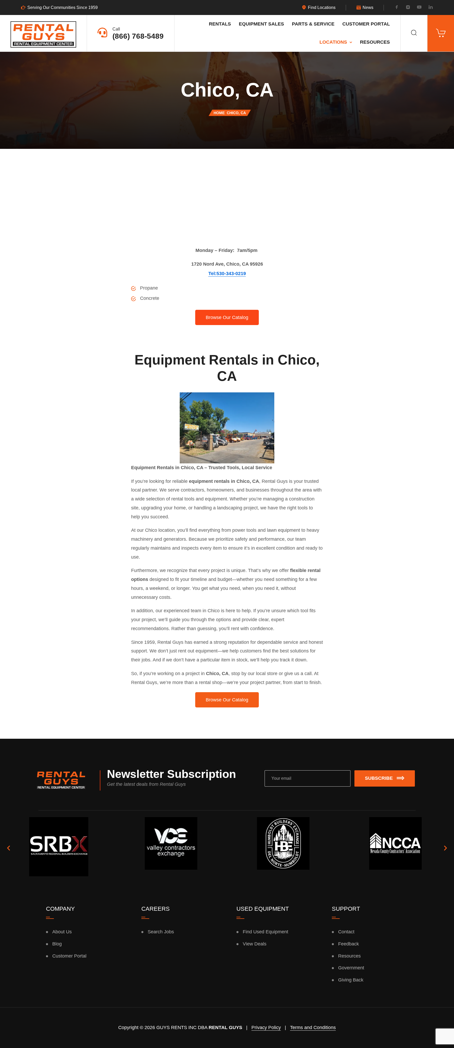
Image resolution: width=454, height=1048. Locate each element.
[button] (8, 847)
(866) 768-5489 (138, 36)
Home (219, 113)
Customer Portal (366, 24)
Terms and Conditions (313, 1027)
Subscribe (379, 778)
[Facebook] (396, 8)
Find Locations (322, 8)
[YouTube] (419, 8)
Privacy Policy (266, 1027)
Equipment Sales (261, 24)
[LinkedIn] (430, 8)
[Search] (414, 33)
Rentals (220, 24)
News (368, 8)
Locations (333, 42)
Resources (375, 42)
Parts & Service (313, 24)
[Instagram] (408, 8)
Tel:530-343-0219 (227, 273)
